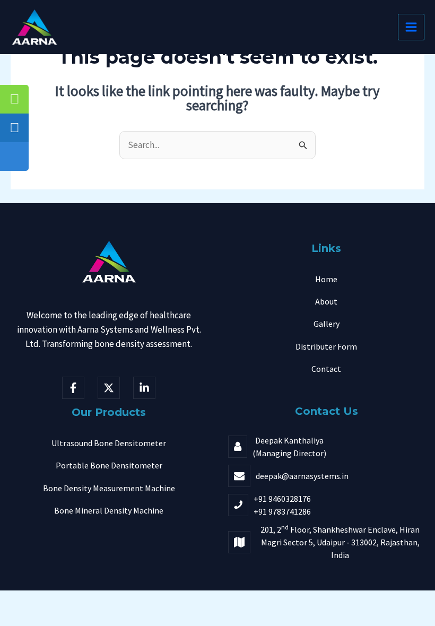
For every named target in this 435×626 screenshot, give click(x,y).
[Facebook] (73, 388)
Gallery (327, 323)
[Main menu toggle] (411, 27)
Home (326, 279)
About (326, 301)
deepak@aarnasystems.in (302, 476)
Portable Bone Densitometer (109, 465)
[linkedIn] (144, 388)
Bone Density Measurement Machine (109, 488)
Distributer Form (326, 346)
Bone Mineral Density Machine (108, 510)
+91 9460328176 (282, 498)
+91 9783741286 (282, 511)
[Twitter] (109, 388)
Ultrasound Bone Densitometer (108, 443)
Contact (326, 368)
